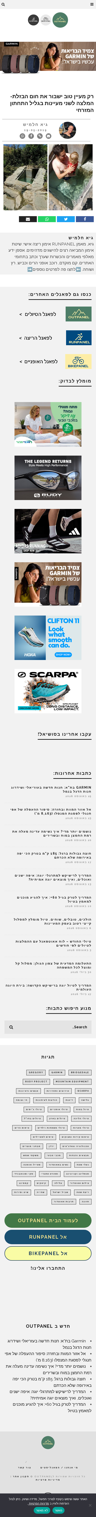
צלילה (58, 1183)
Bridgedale (80, 1072)
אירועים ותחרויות (58, 1091)
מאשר (58, 1510)
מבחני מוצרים (32, 1146)
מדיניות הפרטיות (38, 1503)
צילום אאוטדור (79, 1183)
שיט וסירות (21, 1192)
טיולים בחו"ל (32, 1118)
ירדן (51, 1146)
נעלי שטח (83, 1165)
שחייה (41, 1192)
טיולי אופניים (59, 1109)
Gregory (36, 1072)
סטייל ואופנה (32, 1165)
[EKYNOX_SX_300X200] (48, 477)
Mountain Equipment (72, 1081)
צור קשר (24, 1467)
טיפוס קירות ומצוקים (75, 1137)
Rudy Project (36, 1081)
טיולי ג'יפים (34, 1109)
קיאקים (41, 1183)
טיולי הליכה (81, 1118)
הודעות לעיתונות (46, 1100)
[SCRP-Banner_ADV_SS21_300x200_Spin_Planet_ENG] (48, 690)
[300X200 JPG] (48, 530)
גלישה (85, 1100)
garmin (57, 1072)
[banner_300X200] (48, 637)
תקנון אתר (21, 1476)
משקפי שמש (31, 1155)
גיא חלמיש (35, 124)
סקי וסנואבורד (24, 1174)
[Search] (3, 4)
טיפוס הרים (22, 1128)
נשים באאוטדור (59, 1165)
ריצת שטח (83, 1192)
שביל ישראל (60, 1192)
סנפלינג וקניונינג (77, 1174)
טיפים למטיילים (43, 1137)
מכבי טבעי (54, 1155)
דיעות (69, 1100)
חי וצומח (21, 1100)
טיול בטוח (82, 1109)
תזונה (85, 1201)
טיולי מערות (81, 1128)
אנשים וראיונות (28, 1091)
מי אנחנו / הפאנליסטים (59, 1467)
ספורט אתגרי (50, 1174)
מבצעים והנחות (79, 1155)
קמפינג (24, 1183)
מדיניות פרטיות (48, 1480)
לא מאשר (42, 1510)
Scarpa (83, 1091)
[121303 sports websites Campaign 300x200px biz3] (48, 423)
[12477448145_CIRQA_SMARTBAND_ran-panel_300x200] (48, 583)
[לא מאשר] (90, 1505)
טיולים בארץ (57, 1118)
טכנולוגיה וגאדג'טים (76, 1146)
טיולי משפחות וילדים (51, 1128)
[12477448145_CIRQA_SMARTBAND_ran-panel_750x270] (48, 58)
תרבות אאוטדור (64, 1201)
